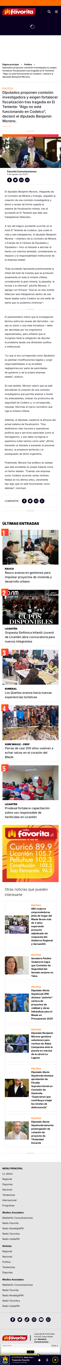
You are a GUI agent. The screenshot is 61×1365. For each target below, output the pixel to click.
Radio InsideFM (10, 1238)
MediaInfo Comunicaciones (17, 1217)
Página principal (10, 64)
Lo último (7, 1173)
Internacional (9, 1200)
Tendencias (8, 1194)
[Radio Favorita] (19, 11)
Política (28, 64)
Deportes (7, 1184)
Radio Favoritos (11, 1233)
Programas (8, 1205)
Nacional (7, 1189)
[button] (30, 1351)
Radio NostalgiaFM (12, 1228)
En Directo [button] (18, 1357)
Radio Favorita (10, 1223)
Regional (7, 1179)
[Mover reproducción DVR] (38, 1355)
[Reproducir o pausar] (55, 1360)
